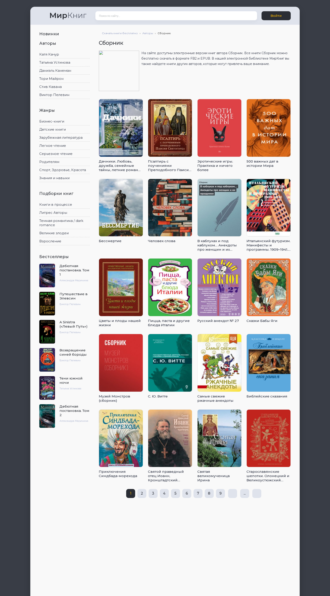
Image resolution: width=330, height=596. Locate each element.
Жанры (47, 110)
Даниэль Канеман (55, 70)
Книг (67, 15)
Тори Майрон (51, 78)
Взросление (50, 241)
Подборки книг (57, 193)
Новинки (49, 33)
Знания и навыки (54, 178)
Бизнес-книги (51, 121)
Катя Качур (49, 54)
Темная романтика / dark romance (61, 223)
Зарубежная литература (61, 137)
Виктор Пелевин (54, 95)
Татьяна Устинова (54, 62)
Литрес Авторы (53, 212)
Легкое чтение (52, 145)
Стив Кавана (50, 87)
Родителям (49, 162)
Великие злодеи (54, 233)
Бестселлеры (54, 256)
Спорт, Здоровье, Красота (62, 170)
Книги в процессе (55, 204)
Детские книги (52, 129)
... (245, 493)
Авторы (48, 43)
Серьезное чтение (56, 154)
